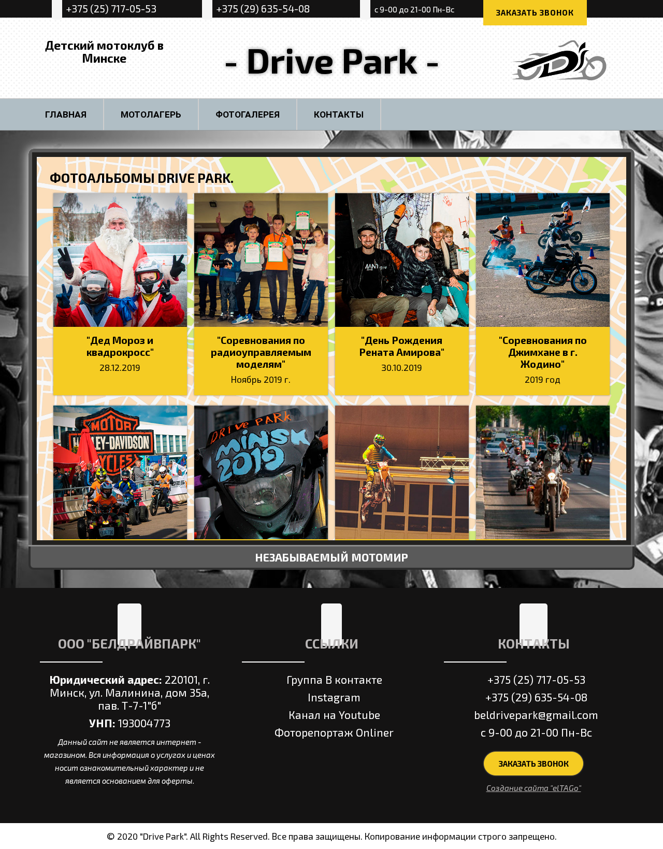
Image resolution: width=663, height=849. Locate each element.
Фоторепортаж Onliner (334, 732)
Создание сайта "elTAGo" (533, 788)
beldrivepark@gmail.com (536, 714)
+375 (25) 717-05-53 (111, 9)
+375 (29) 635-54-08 (263, 9)
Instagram (334, 696)
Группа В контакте (334, 679)
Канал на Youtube (334, 714)
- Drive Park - (332, 60)
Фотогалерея (247, 114)
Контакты (339, 114)
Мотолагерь (151, 114)
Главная (66, 114)
